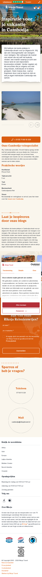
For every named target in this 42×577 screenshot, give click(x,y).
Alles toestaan (21, 305)
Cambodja (5, 12)
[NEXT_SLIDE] (37, 125)
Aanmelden (21, 351)
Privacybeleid (11, 341)
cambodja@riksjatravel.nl (21, 422)
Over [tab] (34, 270)
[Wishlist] (34, 8)
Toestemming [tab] (7, 270)
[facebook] (4, 500)
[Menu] (3, 8)
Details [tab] (21, 270)
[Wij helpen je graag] (39, 2)
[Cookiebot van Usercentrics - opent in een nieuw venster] (31, 265)
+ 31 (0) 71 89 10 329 (22, 140)
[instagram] (9, 500)
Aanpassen (20, 311)
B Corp (25, 524)
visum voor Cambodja (15, 199)
